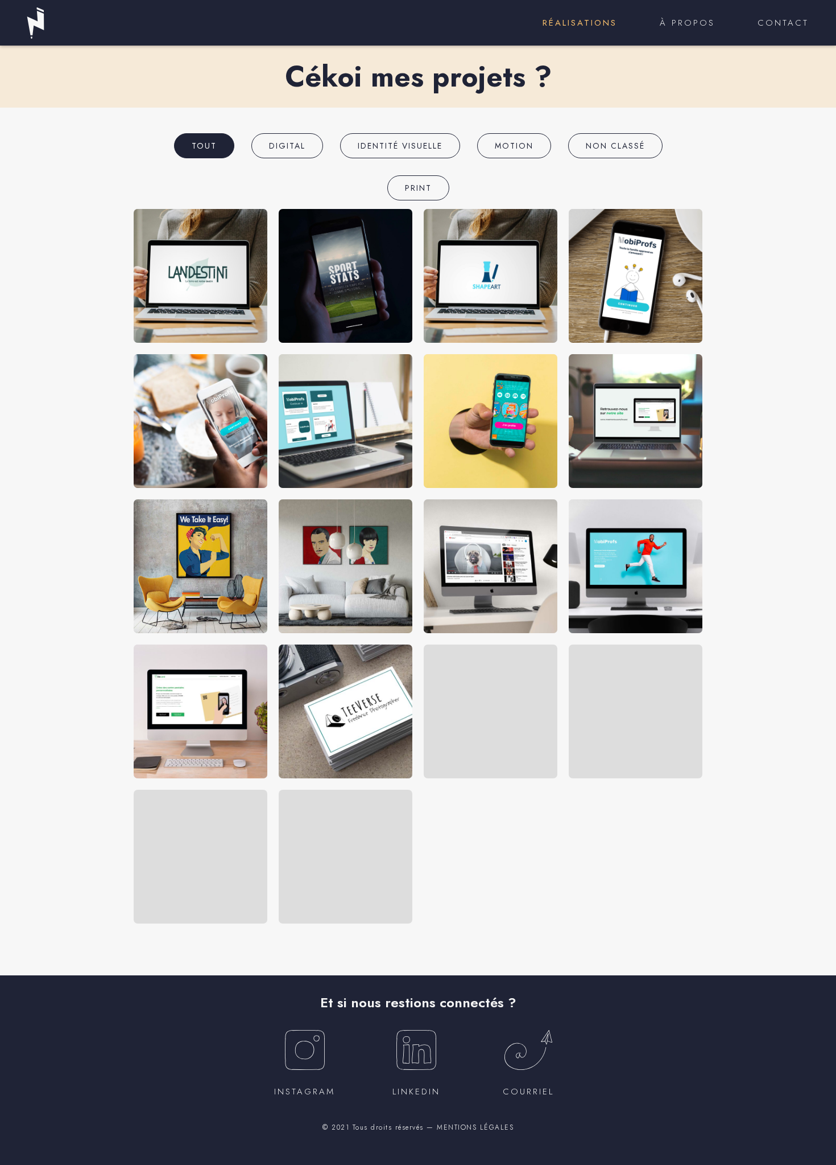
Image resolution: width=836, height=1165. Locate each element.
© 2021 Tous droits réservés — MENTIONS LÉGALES (418, 1127)
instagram (304, 1091)
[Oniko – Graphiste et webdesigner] (35, 23)
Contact (783, 23)
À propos (687, 23)
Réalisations (580, 23)
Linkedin (416, 1091)
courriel (528, 1091)
